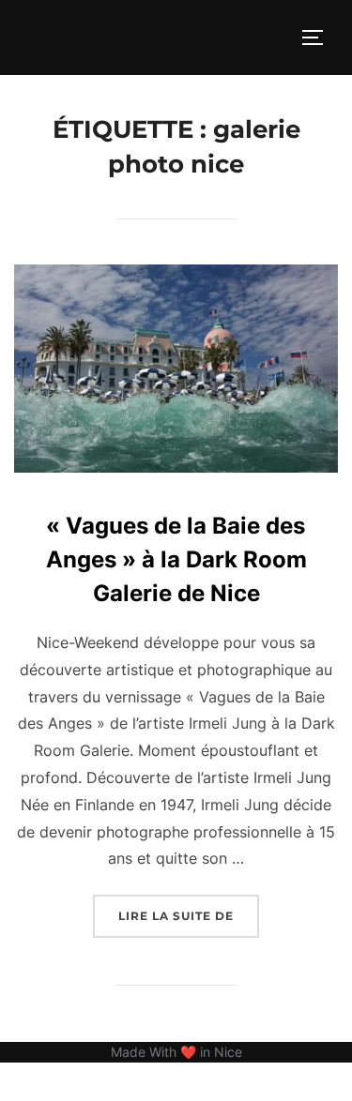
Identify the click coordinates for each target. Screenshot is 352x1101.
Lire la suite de (188, 915)
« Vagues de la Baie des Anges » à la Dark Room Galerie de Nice (176, 559)
